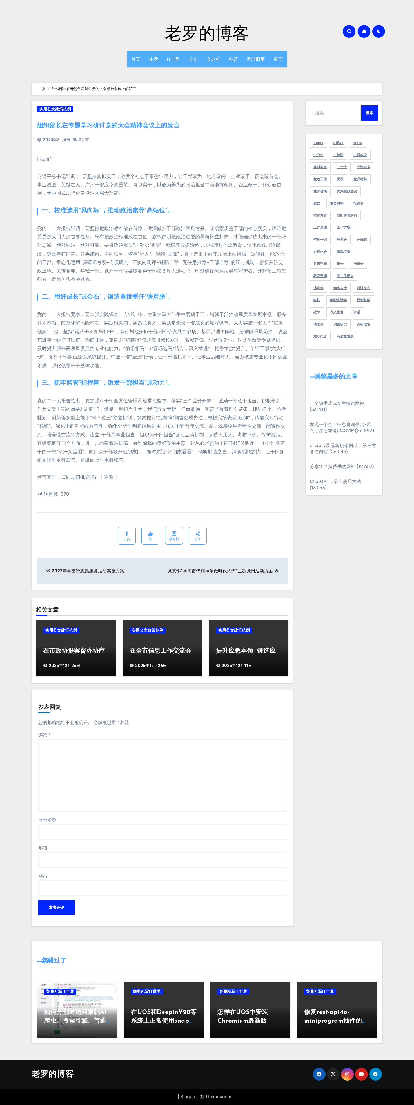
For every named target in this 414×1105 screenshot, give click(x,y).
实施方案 (320, 215)
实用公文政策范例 (55, 109)
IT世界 (173, 59)
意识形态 (320, 264)
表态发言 (337, 312)
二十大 (342, 167)
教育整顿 (320, 276)
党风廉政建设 (347, 191)
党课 (340, 179)
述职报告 (320, 336)
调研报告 (363, 324)
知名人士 (340, 288)
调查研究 (340, 324)
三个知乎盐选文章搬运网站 (337, 403)
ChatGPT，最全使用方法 (335, 481)
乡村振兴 (320, 167)
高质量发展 (345, 336)
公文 (193, 59)
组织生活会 (338, 300)
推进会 (358, 264)
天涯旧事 (255, 59)
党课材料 (360, 179)
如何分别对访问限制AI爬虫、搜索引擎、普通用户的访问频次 (75, 1021)
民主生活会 (345, 276)
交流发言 (363, 167)
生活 (153, 59)
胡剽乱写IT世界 (60, 991)
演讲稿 (318, 288)
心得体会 (320, 252)
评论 (44, 735)
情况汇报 (343, 252)
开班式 (362, 240)
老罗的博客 (207, 32)
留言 (278, 59)
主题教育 (360, 155)
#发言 (83, 139)
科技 (316, 300)
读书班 (318, 324)
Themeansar (218, 1096)
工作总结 (320, 227)
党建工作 (320, 179)
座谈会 (342, 240)
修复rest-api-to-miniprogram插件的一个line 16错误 (336, 1021)
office (338, 143)
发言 (316, 203)
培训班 (358, 203)
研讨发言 (363, 288)
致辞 (316, 312)
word (357, 143)
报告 (340, 264)
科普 (233, 59)
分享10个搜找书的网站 (333, 466)
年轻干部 (320, 240)
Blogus (187, 1096)
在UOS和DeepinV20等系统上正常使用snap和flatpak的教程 (164, 1021)
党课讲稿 (320, 191)
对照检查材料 (347, 215)
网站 (42, 876)
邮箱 (42, 848)
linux (318, 143)
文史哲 (213, 59)
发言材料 (337, 203)
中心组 (318, 155)
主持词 (338, 155)
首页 (136, 59)
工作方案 (343, 227)
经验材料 (363, 300)
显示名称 (47, 820)
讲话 (356, 312)
